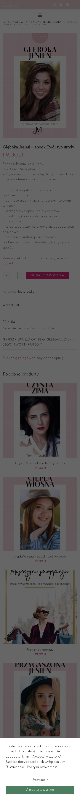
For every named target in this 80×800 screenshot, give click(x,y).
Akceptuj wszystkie (40, 789)
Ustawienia (40, 780)
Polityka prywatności (42, 767)
